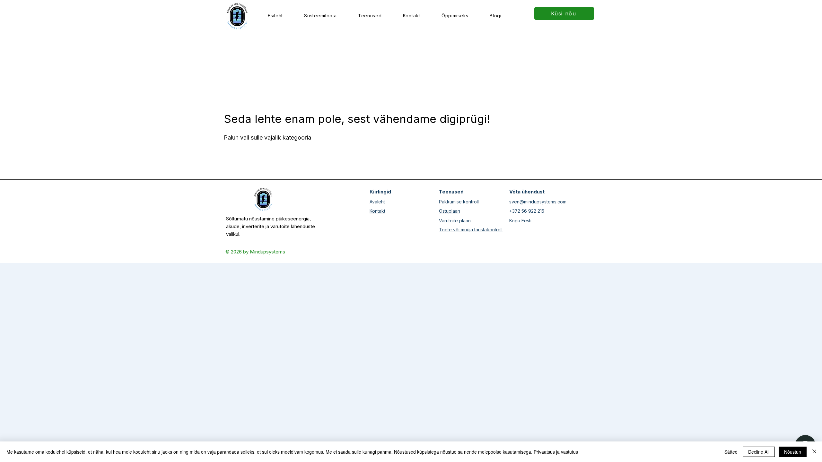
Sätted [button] (731, 452)
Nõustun (792, 452)
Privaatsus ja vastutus (556, 452)
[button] (370, 15)
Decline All (758, 452)
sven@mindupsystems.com (537, 201)
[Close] (814, 452)
